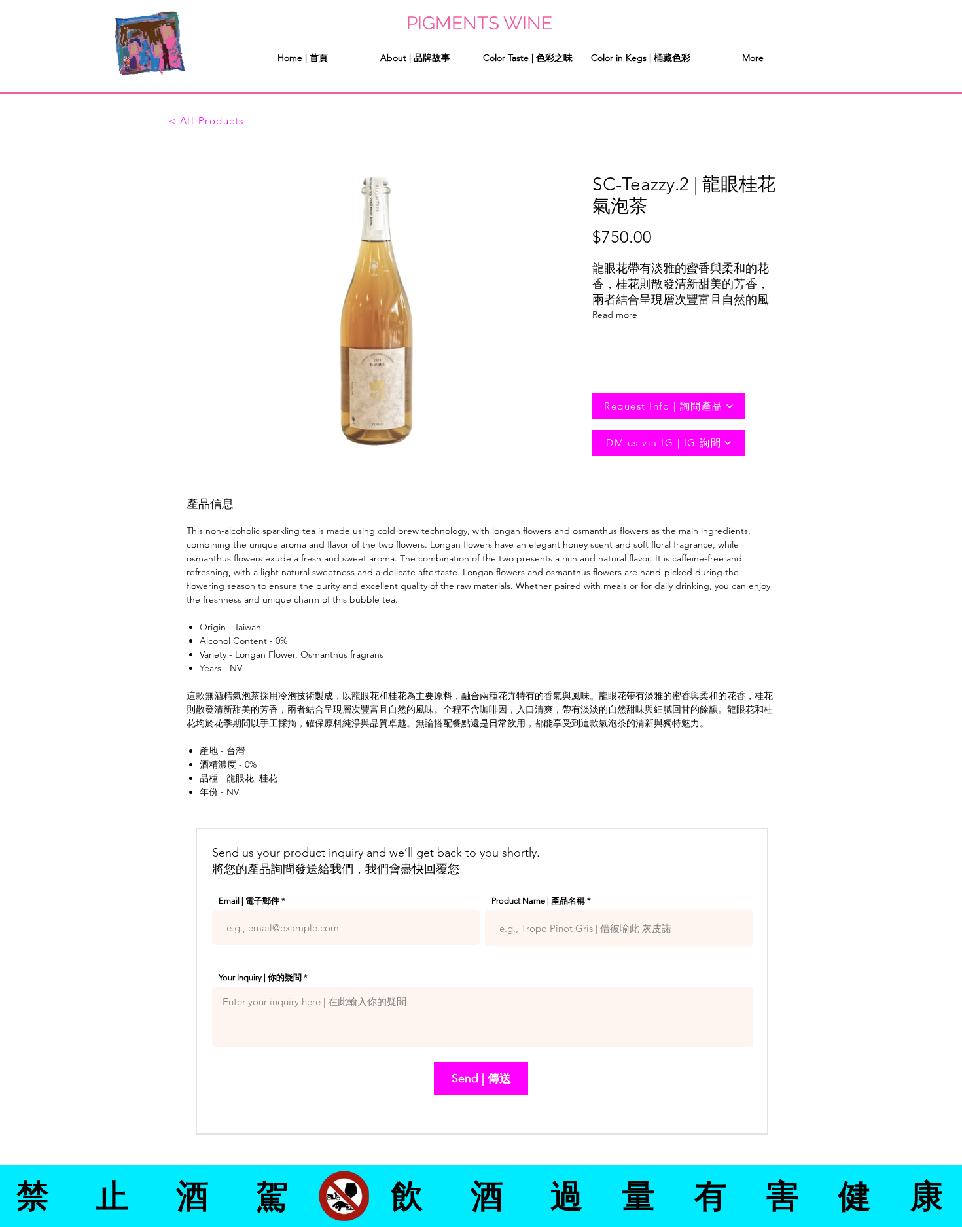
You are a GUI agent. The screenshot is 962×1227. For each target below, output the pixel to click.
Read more (614, 315)
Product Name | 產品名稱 (538, 901)
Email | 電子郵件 (249, 901)
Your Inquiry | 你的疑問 (260, 977)
